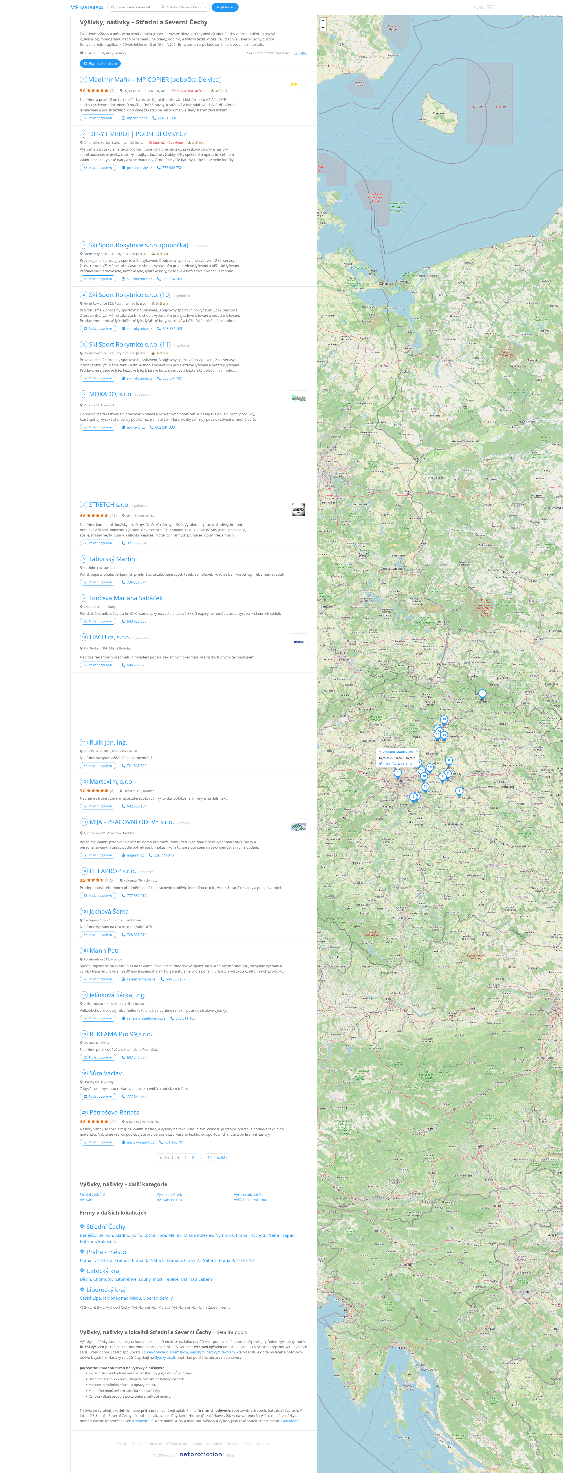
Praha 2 (104, 1260)
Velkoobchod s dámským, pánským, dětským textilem (191, 1352)
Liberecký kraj (106, 1289)
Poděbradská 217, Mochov (103, 959)
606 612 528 (136, 665)
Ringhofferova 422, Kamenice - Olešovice (114, 142)
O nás (197, 1443)
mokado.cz (136, 427)
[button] (398, 774)
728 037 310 (136, 934)
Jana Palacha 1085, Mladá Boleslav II (110, 751)
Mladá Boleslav (198, 1235)
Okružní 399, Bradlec (139, 791)
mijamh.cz (135, 855)
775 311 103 (185, 1018)
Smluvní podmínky (146, 1443)
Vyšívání (86, 1199)
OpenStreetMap (547, 16)
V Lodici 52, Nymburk (99, 405)
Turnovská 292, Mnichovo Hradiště (109, 833)
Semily (166, 1298)
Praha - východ (250, 1235)
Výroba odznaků (247, 1194)
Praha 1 (87, 1260)
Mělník (174, 1235)
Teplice (172, 1279)
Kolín (136, 1235)
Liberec (150, 1298)
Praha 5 (157, 1260)
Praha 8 (209, 1260)
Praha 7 (191, 1260)
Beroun (106, 1235)
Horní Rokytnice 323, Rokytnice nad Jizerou (115, 254)
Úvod (121, 1443)
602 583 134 (136, 806)
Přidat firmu (177, 1443)
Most (158, 1279)
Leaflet (528, 16)
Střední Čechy (105, 1226)
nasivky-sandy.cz (140, 1142)
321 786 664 (136, 543)
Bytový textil (165, 1357)
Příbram (88, 1241)
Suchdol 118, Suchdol (99, 568)
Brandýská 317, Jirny (98, 1082)
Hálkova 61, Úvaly (96, 1043)
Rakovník (107, 1241)
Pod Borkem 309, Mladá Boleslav (107, 648)
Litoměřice (126, 1279)
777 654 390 (136, 1096)
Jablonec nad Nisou (122, 1298)
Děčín (85, 1279)
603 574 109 (172, 278)
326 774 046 (164, 855)
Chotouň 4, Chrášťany (99, 607)
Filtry (303, 53)
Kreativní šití (142, 1420)
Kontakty (214, 1443)
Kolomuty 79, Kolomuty (140, 880)
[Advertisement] (193, 206)
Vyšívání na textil (170, 1199)
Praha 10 (245, 1260)
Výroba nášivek (169, 1194)
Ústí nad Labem (196, 1279)
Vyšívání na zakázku (250, 1199)
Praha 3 (122, 1260)
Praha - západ (281, 1235)
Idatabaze (91, 7)
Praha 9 (226, 1260)
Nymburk (224, 1235)
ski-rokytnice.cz (139, 278)
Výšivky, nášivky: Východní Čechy (105, 1307)
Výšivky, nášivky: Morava (151, 1307)
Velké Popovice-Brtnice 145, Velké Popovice (115, 1004)
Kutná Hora (154, 1235)
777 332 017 (136, 895)
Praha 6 (174, 1260)
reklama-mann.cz (141, 979)
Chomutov (103, 1279)
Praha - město (106, 1252)
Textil (93, 53)
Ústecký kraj (103, 1271)
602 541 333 (165, 427)
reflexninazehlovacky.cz (146, 1018)
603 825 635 (136, 621)
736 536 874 (136, 582)
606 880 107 (175, 979)
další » (222, 1157)
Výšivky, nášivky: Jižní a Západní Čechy (201, 1307)
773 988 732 (172, 167)
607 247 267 (136, 1057)
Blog (230, 1455)
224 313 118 (167, 118)
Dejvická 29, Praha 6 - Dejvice (145, 91)
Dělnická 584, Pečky (140, 516)
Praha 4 (139, 1260)
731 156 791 (174, 1142)
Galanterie (290, 1420)
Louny (145, 1279)
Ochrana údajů (239, 1443)
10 (210, 1157)
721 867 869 (136, 765)
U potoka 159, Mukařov (142, 1122)
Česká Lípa (90, 1298)
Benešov (88, 1235)
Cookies (263, 1443)
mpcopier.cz (137, 118)
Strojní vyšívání (92, 1194)
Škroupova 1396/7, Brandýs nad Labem (112, 920)
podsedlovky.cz (139, 167)
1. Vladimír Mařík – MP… (397, 752)
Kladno (122, 1235)
